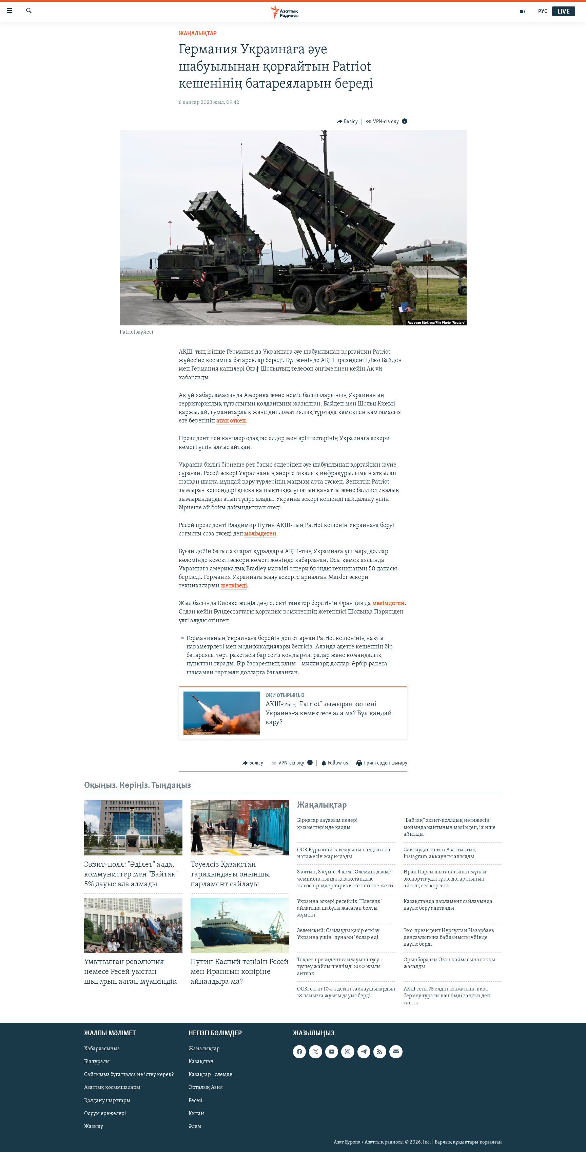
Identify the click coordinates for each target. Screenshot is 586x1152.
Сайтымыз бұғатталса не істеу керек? (129, 1075)
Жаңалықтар (204, 1049)
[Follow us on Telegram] (363, 1051)
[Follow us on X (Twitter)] (315, 1051)
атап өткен (231, 421)
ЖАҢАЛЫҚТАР (198, 34)
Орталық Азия (206, 1088)
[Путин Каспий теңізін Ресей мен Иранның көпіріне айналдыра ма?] (240, 925)
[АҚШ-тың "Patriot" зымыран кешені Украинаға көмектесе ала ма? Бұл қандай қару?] (221, 713)
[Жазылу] (395, 1051)
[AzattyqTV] (522, 11)
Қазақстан (201, 1062)
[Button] (347, 121)
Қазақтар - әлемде (210, 1075)
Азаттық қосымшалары (112, 1088)
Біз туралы (97, 1062)
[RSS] (379, 1051)
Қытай (196, 1113)
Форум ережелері (105, 1113)
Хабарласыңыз (102, 1049)
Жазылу (93, 1126)
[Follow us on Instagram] (347, 1051)
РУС (542, 11)
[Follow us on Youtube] (331, 1051)
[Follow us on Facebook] (299, 1051)
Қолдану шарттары (107, 1100)
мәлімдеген (260, 534)
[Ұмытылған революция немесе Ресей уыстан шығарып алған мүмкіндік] (133, 925)
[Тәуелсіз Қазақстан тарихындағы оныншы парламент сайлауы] (240, 827)
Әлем (195, 1126)
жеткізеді (234, 586)
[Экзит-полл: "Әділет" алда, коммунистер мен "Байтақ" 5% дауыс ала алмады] (133, 827)
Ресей (195, 1100)
